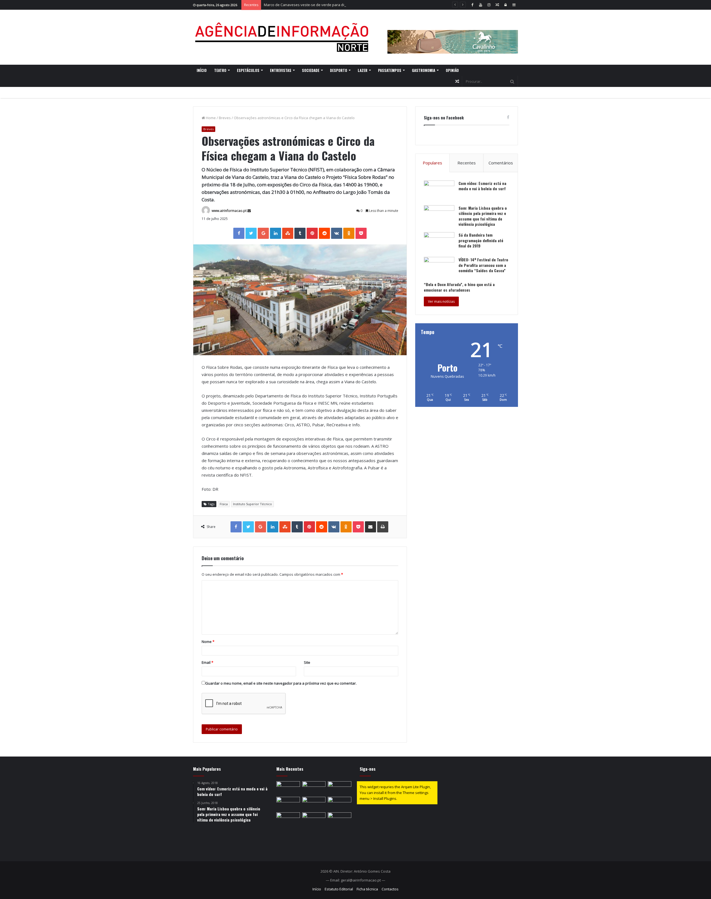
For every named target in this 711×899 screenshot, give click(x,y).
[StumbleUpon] (287, 233)
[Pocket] (361, 233)
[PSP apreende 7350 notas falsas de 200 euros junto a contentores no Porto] (314, 803)
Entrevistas (280, 70)
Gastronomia (423, 70)
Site (307, 662)
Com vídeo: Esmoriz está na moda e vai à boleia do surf (482, 186)
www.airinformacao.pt (229, 210)
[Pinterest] (312, 233)
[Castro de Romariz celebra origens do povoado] (288, 788)
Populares (432, 163)
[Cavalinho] (452, 34)
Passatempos (389, 70)
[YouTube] (480, 5)
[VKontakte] (336, 233)
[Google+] (263, 233)
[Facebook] (472, 5)
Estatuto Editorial (339, 889)
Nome (208, 641)
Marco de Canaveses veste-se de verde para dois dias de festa (317, 4)
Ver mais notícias (441, 301)
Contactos (390, 889)
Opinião (452, 70)
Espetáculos (248, 70)
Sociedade (310, 70)
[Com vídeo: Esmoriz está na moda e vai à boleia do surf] (439, 191)
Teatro (220, 70)
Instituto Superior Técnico (252, 504)
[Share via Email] (370, 526)
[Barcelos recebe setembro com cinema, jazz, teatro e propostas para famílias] (288, 819)
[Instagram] (489, 5)
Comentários (501, 163)
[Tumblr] (300, 233)
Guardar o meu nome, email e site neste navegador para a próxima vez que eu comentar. (281, 683)
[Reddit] (324, 233)
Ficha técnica (367, 889)
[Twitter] (251, 233)
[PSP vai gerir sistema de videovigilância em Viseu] (339, 819)
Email (207, 662)
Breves (225, 117)
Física (224, 504)
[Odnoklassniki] (348, 233)
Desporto (338, 70)
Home (210, 117)
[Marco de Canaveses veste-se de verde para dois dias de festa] (339, 788)
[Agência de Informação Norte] (283, 37)
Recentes (466, 163)
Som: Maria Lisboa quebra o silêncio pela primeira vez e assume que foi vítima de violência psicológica (483, 216)
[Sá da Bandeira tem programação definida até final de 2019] (439, 242)
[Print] (382, 526)
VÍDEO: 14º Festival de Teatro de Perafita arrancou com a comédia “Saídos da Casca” (483, 265)
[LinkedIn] (275, 233)
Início (202, 70)
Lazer (362, 70)
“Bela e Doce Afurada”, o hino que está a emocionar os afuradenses (459, 287)
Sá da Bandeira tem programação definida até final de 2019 (481, 240)
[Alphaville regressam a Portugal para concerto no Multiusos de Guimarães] (339, 803)
